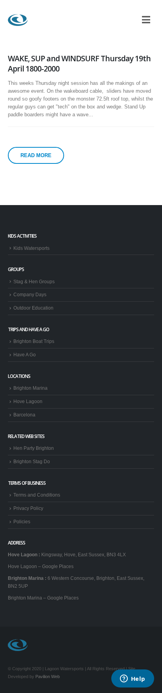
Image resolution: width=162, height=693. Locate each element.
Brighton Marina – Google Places (43, 597)
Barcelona (24, 414)
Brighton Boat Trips (33, 341)
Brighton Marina (30, 387)
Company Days (29, 294)
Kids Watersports (31, 248)
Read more (36, 155)
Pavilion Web (47, 676)
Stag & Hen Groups (34, 281)
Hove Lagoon (27, 401)
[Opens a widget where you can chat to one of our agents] (132, 679)
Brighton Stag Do (31, 461)
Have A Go (24, 354)
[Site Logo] (18, 20)
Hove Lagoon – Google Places (41, 566)
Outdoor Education (33, 307)
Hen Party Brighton (33, 448)
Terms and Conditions (36, 494)
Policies (21, 521)
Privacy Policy (28, 508)
